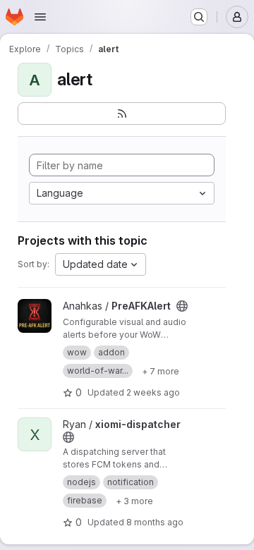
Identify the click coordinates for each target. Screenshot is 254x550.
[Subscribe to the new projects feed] (122, 113)
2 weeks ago (153, 392)
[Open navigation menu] (40, 17)
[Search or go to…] (198, 16)
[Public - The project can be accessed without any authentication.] (182, 306)
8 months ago (154, 522)
